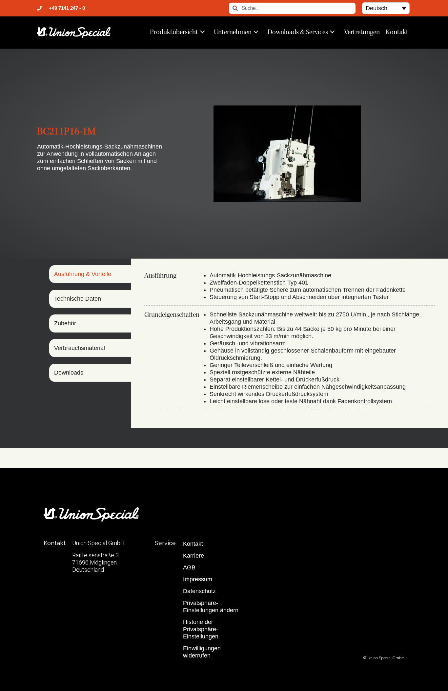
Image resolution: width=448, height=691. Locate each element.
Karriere (193, 555)
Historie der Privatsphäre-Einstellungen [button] (200, 629)
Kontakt (397, 32)
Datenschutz (199, 591)
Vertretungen (362, 32)
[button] (386, 8)
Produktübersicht (174, 32)
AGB (189, 567)
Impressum (197, 579)
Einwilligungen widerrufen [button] (202, 652)
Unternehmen (233, 32)
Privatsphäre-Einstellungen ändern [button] (210, 606)
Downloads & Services (298, 32)
